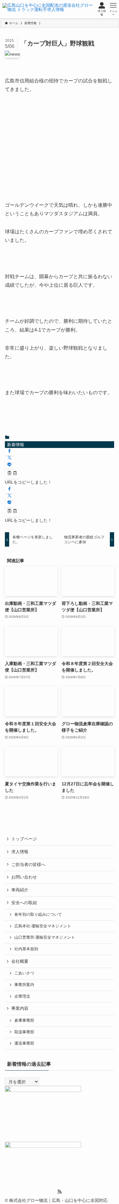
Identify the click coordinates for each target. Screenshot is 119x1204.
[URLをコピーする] (12, 473)
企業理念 (22, 996)
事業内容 (19, 1008)
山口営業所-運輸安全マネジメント (44, 937)
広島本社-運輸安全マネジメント (42, 926)
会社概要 (19, 961)
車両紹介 (19, 889)
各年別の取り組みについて (38, 914)
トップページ (24, 838)
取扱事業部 (24, 1032)
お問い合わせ (24, 877)
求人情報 (19, 851)
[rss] (59, 1192)
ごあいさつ (24, 973)
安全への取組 (24, 902)
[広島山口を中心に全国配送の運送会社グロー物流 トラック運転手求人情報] (48, 9)
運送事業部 (24, 1043)
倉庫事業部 (24, 1020)
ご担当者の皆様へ (28, 864)
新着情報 (15, 444)
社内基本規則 (26, 949)
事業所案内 (24, 985)
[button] (9, 451)
